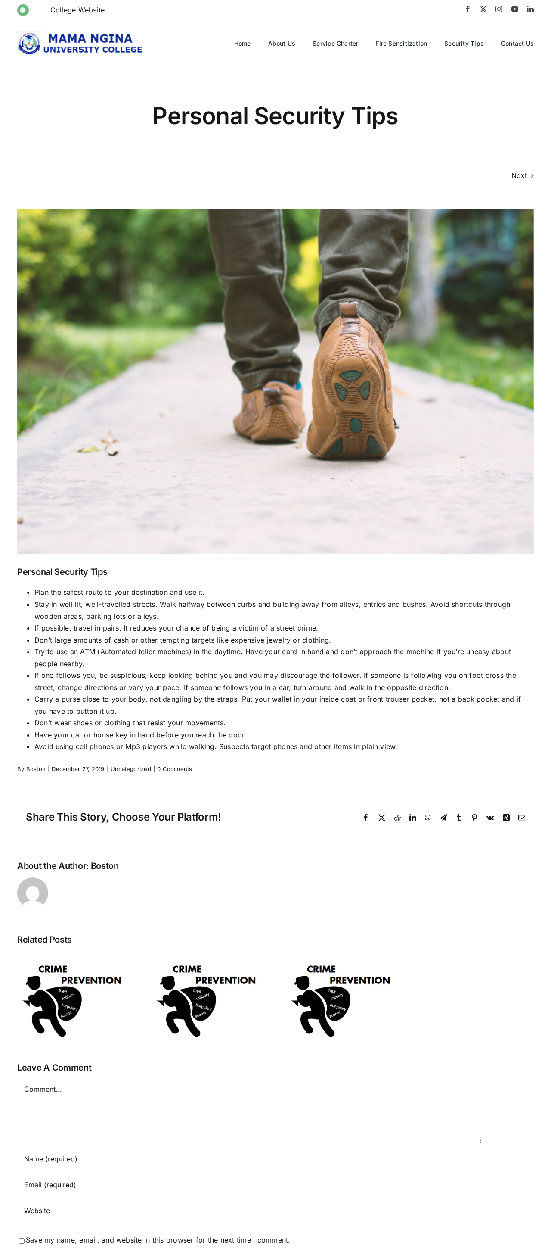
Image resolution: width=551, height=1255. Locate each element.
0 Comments (174, 768)
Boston (36, 768)
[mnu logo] (81, 35)
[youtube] (514, 9)
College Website (77, 10)
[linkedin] (530, 9)
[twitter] (483, 9)
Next (519, 175)
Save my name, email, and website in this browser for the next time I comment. (158, 1240)
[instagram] (498, 9)
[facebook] (467, 9)
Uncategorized (131, 768)
